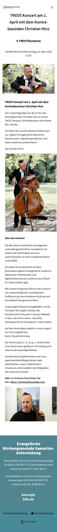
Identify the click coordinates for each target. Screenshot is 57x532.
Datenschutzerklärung (15, 513)
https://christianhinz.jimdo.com (27, 382)
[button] (41, 7)
